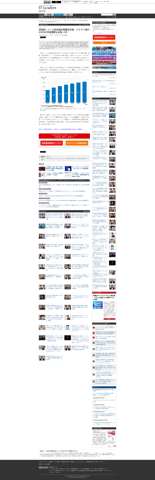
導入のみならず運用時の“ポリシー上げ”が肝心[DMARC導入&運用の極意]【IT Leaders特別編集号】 (64, 200)
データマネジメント (88, 17)
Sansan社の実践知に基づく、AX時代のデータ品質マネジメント (100, 127)
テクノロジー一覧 (52, 20)
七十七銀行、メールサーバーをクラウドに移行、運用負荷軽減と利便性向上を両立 (80, 174)
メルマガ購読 (57, 461)
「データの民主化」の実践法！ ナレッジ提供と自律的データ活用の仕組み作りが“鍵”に (80, 276)
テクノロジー (58, 14)
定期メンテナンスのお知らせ (99, 86)
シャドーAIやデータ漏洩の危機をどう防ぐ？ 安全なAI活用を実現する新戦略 (80, 287)
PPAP (48, 158)
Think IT (68, 468)
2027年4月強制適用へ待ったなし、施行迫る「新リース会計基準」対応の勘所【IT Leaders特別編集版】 (64, 185)
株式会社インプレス (53, 467)
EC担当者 (91, 1)
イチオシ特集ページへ (109, 318)
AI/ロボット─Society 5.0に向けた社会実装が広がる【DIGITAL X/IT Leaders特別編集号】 (61, 195)
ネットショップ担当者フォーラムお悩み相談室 (75, 470)
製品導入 (76, 2)
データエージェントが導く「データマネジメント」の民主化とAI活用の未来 (80, 226)
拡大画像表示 (43, 110)
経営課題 (49, 14)
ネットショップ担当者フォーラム (56, 470)
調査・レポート (68, 20)
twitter (40, 11)
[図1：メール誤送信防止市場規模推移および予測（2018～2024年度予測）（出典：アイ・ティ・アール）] (64, 107)
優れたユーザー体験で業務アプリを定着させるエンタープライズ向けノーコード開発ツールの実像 (54, 327)
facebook (42, 11)
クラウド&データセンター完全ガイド (57, 468)
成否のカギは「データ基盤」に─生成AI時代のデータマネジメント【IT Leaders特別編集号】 (62, 191)
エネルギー (85, 2)
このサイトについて (43, 461)
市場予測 (73, 158)
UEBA (42, 159)
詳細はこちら (110, 446)
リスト (47, 37)
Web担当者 (85, 1)
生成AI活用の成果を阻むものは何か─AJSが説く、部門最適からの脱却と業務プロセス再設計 (54, 226)
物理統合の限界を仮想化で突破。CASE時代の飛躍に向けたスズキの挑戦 (80, 307)
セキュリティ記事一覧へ (83, 24)
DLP (51, 158)
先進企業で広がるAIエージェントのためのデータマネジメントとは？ (80, 317)
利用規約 (51, 461)
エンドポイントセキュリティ (59, 158)
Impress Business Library (99, 29)
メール (45, 158)
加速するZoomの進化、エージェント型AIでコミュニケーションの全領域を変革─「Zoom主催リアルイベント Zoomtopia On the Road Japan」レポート (80, 339)
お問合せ (41, 464)
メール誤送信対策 (79, 158)
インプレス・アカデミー (54, 472)
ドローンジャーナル (108, 470)
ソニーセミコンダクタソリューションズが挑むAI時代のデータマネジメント (80, 297)
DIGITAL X (100, 470)
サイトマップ (102, 461)
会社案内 (72, 461)
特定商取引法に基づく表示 (92, 461)
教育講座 (95, 2)
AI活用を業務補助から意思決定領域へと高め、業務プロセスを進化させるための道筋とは (80, 266)
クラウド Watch (93, 468)
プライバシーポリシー (80, 461)
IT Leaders (47, 7)
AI (67, 17)
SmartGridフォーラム (103, 468)
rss (44, 11)
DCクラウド (66, 2)
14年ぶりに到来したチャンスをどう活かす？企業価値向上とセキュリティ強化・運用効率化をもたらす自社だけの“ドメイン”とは (100, 273)
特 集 (68, 14)
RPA (72, 17)
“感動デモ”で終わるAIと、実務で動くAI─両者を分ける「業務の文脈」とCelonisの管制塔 (80, 216)
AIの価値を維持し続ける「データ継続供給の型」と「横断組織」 (100, 178)
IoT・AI (101, 1)
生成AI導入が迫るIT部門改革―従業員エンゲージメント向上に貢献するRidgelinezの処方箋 (80, 348)
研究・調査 (106, 1)
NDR (85, 158)
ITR (42, 158)
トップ (41, 16)
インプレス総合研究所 (84, 468)
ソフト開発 (96, 1)
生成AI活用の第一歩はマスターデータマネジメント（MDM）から (100, 159)
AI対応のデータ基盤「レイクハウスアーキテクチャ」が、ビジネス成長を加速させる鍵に (80, 236)
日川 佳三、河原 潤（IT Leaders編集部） (58, 35)
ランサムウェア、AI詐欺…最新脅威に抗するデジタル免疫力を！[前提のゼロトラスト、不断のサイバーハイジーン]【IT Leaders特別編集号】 (64, 205)
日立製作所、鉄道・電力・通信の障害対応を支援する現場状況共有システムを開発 (54, 168)
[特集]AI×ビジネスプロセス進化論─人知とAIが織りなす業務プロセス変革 (104, 297)
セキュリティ (78, 17)
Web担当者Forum (75, 468)
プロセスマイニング (60, 17)
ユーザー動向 (50, 17)
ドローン (91, 2)
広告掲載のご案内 (65, 461)
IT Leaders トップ (43, 20)
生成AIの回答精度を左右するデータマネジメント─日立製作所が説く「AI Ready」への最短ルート (54, 307)
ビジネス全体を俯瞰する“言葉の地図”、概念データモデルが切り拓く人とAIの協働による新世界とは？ (54, 287)
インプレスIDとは (98, 33)
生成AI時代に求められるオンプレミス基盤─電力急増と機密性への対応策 (54, 358)
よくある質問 (47, 464)
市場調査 (68, 158)
